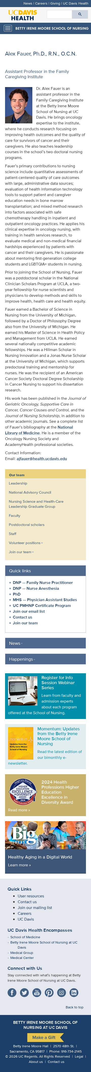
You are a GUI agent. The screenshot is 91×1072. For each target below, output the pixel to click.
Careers (41, 3)
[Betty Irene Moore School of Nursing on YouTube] (38, 991)
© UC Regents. (21, 1056)
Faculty (14, 515)
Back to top (74, 1007)
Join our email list (29, 611)
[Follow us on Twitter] (25, 991)
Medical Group (25, 952)
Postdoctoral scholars (26, 524)
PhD (16, 594)
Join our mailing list (35, 907)
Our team (17, 475)
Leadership (18, 483)
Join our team (25, 623)
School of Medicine (29, 937)
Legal (79, 1056)
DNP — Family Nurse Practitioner (43, 582)
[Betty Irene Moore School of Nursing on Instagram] (63, 991)
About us (36, 1061)
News (28, 3)
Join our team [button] (20, 551)
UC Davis (26, 919)
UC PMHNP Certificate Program (42, 605)
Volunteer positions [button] (24, 542)
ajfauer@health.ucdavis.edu (42, 459)
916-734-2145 (71, 1051)
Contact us (22, 617)
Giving (55, 3)
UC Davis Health (75, 3)
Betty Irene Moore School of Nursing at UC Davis (47, 945)
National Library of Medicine (39, 430)
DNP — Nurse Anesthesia (36, 588)
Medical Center (26, 957)
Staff (12, 533)
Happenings (21, 659)
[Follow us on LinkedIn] (75, 991)
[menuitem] (41, 483)
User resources (31, 896)
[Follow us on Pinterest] (50, 991)
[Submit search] (80, 14)
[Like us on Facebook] (13, 991)
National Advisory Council (30, 492)
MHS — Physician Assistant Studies (45, 600)
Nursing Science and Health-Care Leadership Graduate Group (36, 504)
